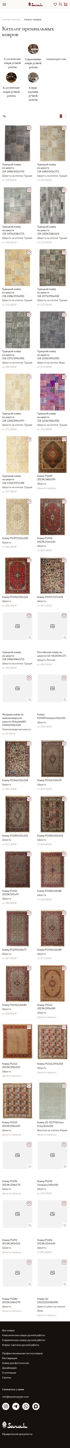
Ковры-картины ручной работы (20, 1345)
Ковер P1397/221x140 (15, 538)
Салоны (6, 1377)
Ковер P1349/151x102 (15, 835)
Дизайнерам (9, 1367)
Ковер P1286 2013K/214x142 (46, 1241)
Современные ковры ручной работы (23, 1340)
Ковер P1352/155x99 (49, 780)
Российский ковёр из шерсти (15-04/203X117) (51, 654)
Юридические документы (17, 1434)
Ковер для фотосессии (15, 1363)
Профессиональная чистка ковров (22, 1353)
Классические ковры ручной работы (23, 1335)
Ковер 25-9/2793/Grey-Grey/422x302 (50, 1124)
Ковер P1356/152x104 (15, 780)
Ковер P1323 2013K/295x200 (46, 1006)
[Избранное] (55, 4)
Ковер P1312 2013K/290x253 (11, 1065)
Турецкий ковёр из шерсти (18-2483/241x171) (48, 168)
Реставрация (9, 1358)
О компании (9, 1372)
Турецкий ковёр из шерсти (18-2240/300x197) (13, 417)
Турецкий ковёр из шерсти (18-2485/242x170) (13, 168)
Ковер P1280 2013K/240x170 (11, 1300)
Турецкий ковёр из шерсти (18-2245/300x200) (48, 355)
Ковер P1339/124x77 (14, 949)
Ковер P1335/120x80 (14, 1005)
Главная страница (11, 19)
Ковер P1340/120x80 (49, 890)
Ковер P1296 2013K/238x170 (11, 1183)
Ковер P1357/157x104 (50, 597)
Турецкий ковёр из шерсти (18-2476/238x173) (13, 230)
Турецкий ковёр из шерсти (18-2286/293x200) (13, 292)
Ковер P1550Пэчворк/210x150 (51, 716)
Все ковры (8, 1330)
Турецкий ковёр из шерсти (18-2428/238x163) (48, 230)
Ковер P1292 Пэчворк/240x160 (47, 1183)
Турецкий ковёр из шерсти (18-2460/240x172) (13, 656)
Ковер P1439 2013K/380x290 (46, 477)
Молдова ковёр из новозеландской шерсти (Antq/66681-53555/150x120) (14, 720)
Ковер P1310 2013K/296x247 (11, 1124)
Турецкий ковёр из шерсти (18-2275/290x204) (48, 292)
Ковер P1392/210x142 (15, 597)
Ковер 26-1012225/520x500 (47, 1300)
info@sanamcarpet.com (15, 1396)
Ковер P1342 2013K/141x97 (10, 892)
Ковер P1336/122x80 (49, 949)
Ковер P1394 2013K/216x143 (46, 540)
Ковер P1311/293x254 (50, 1063)
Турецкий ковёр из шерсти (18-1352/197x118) (13, 479)
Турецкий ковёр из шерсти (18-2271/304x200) (13, 355)
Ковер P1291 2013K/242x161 (11, 1241)
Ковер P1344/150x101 (50, 835)
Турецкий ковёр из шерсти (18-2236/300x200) (48, 417)
